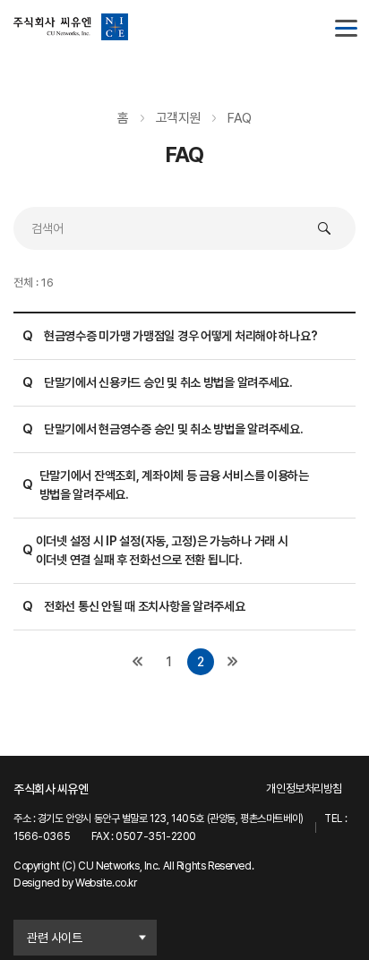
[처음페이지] (137, 661)
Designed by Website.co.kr (75, 883)
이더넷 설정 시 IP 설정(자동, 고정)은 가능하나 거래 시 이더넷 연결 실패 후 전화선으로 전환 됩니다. (155, 550)
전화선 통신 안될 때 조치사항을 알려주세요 (133, 606)
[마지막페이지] (232, 661)
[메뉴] (342, 27)
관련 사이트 (54, 937)
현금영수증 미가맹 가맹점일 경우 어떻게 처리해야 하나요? (169, 336)
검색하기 (324, 228)
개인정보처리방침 (304, 788)
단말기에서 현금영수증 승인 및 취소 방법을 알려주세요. (163, 429)
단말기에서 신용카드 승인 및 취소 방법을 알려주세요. (157, 382)
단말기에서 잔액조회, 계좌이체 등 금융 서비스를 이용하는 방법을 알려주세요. (165, 484)
